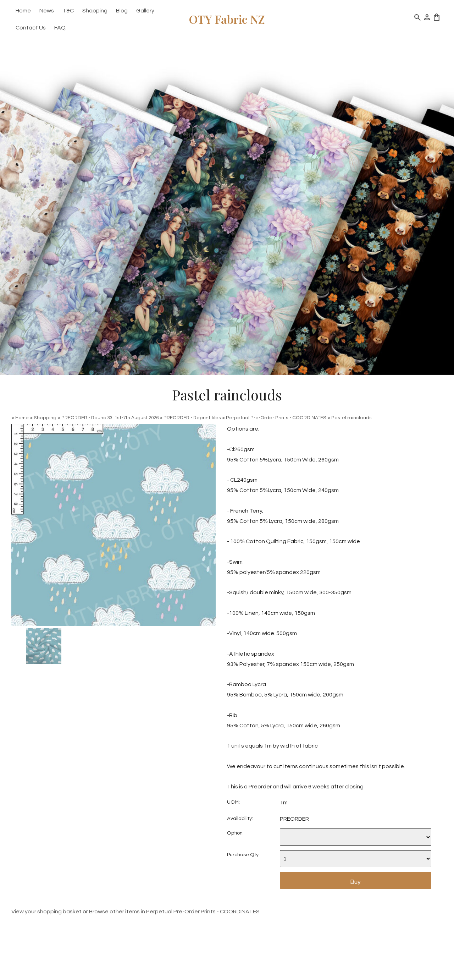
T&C (68, 10)
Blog (122, 10)
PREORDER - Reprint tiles (192, 417)
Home (23, 10)
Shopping (94, 10)
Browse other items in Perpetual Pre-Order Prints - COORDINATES (174, 911)
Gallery (145, 10)
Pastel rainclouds (351, 417)
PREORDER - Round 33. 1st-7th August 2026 (110, 417)
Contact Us (31, 28)
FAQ (60, 28)
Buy (355, 882)
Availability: (240, 818)
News (46, 10)
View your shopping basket (46, 911)
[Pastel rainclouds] (113, 624)
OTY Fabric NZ (227, 19)
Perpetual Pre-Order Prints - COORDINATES (276, 417)
